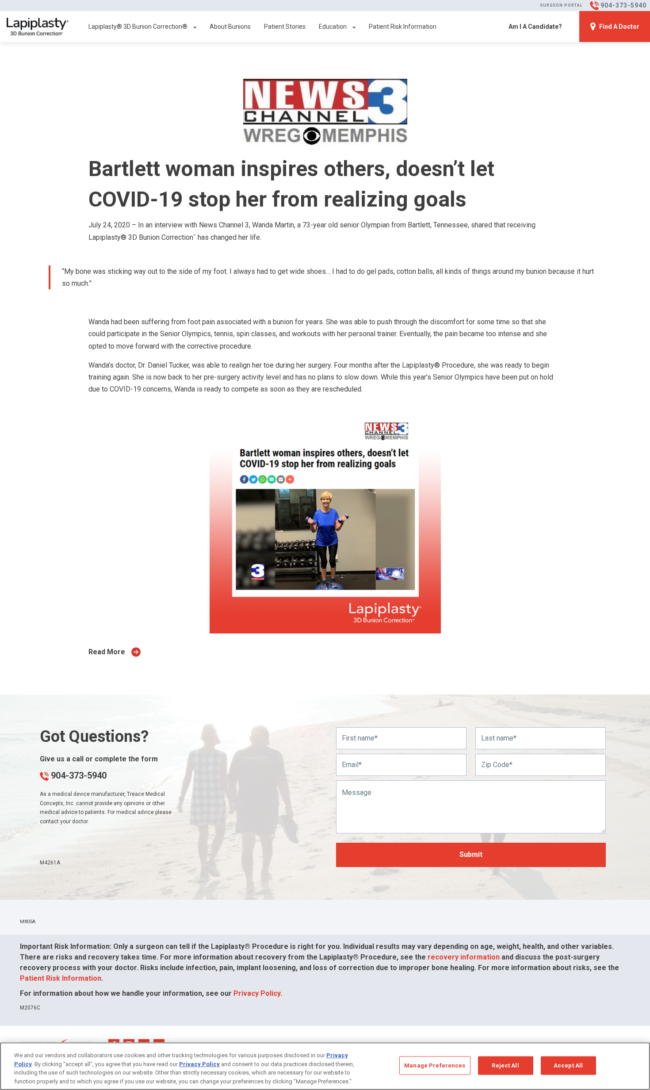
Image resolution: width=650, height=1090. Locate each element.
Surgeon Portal (561, 5)
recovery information (464, 957)
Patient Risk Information (402, 26)
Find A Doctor (619, 26)
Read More (106, 652)
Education (333, 26)
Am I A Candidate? (535, 26)
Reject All (505, 1065)
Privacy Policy (256, 993)
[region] (325, 1066)
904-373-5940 (78, 775)
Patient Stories (285, 26)
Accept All (568, 1065)
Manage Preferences (434, 1065)
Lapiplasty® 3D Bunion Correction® (137, 26)
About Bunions (230, 26)
